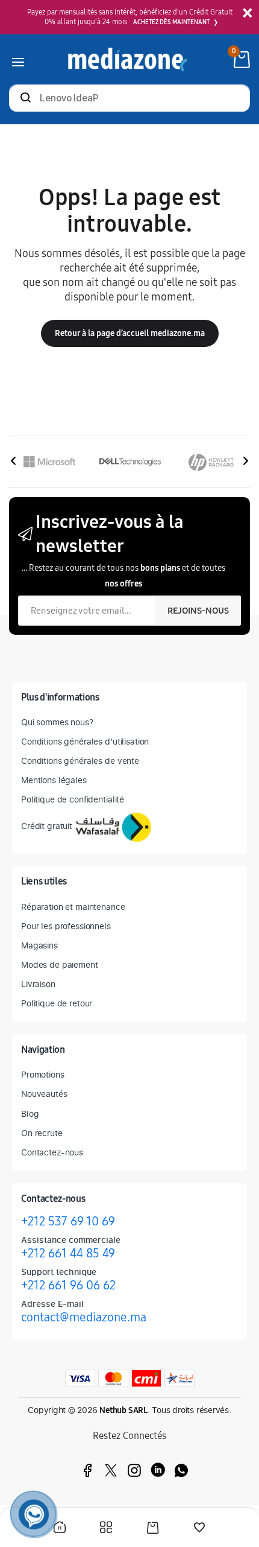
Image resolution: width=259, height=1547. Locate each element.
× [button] (247, 13)
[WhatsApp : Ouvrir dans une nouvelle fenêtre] (181, 1470)
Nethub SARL (123, 1410)
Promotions (42, 1074)
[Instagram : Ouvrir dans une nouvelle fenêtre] (134, 1470)
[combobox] (129, 99)
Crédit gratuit (46, 825)
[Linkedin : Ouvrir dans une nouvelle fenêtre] (158, 1470)
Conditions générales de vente (80, 760)
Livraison (38, 984)
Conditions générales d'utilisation (85, 741)
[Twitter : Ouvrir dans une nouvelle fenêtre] (111, 1470)
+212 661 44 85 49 (68, 1253)
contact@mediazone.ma (83, 1317)
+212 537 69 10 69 (68, 1221)
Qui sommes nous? (57, 722)
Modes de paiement (59, 964)
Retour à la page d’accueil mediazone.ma (130, 333)
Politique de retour (56, 1003)
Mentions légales (54, 780)
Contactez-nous (52, 1152)
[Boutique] (106, 1528)
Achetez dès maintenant (171, 22)
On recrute (42, 1133)
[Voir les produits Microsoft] (49, 461)
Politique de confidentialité (72, 799)
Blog (30, 1113)
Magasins (39, 945)
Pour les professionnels (66, 926)
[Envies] (199, 1529)
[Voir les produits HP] (210, 461)
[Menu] (18, 59)
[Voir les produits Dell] (130, 461)
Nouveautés (44, 1093)
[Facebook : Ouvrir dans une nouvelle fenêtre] (87, 1470)
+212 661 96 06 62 (68, 1285)
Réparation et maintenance (73, 906)
